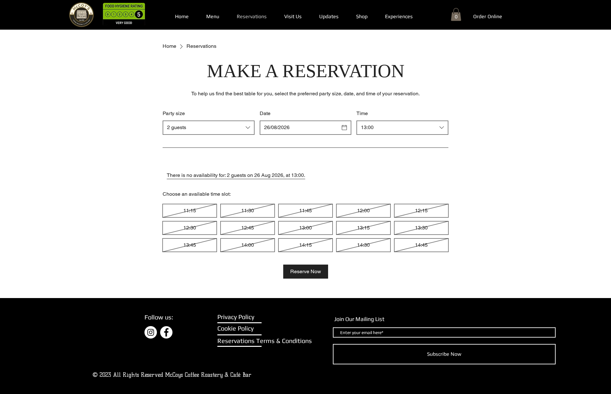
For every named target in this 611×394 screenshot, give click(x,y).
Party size (174, 113)
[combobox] (209, 127)
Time (362, 113)
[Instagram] (150, 332)
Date (265, 113)
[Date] (344, 127)
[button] (456, 14)
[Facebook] (166, 332)
